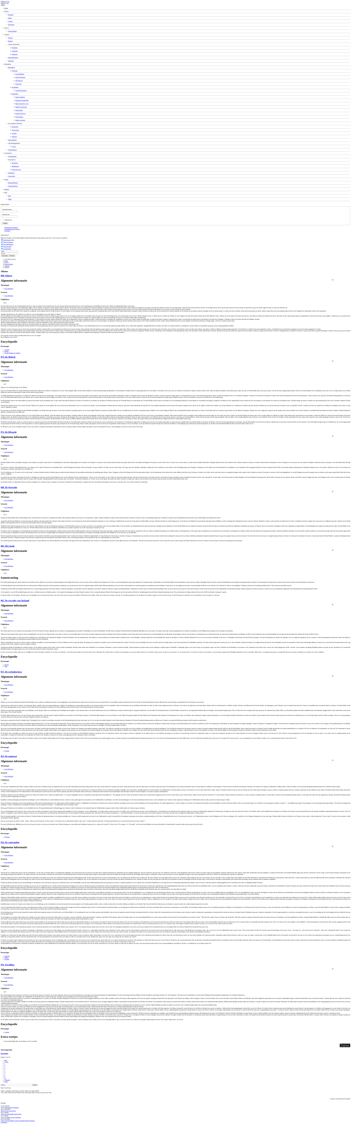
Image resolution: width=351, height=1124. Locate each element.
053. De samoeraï (9, 756)
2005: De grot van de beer (8, 1111)
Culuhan (6, 350)
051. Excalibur (7, 965)
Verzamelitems (12, 156)
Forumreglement (13, 186)
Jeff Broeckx (19, 80)
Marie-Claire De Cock (21, 103)
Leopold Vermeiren (21, 90)
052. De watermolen (10, 842)
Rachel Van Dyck (20, 113)
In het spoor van (16, 169)
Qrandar (6, 751)
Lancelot (6, 956)
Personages (15, 127)
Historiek (10, 15)
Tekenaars (15, 71)
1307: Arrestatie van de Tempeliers (11, 1117)
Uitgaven (7, 266)
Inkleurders (15, 94)
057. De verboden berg (11, 672)
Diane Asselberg (20, 97)
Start (5, 1060)
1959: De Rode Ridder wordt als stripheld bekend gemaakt (18, 1121)
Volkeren (14, 136)
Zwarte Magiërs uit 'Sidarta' (12, 353)
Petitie (10, 199)
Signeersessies (7, 246)
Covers (14, 146)
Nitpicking (15, 163)
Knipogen (14, 54)
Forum (6, 179)
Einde (6, 1081)
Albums (10, 38)
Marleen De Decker (21, 107)
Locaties (14, 133)
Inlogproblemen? (13, 183)
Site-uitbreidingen (8, 244)
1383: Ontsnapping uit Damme (10, 1107)
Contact (10, 21)
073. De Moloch (8, 357)
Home (6, 8)
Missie (10, 18)
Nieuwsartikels (12, 31)
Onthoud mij (8, 220)
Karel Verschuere (20, 77)
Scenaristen (15, 87)
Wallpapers (11, 173)
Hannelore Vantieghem (22, 100)
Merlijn (6, 957)
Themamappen (12, 150)
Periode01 (4, 1054)
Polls (9, 196)
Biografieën (11, 67)
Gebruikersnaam (7, 209)
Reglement (11, 24)
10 (5, 1078)
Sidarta (6, 351)
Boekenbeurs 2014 (8, 240)
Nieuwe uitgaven (8, 242)
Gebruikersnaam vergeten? (12, 229)
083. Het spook (8, 546)
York (5, 666)
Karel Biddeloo (19, 74)
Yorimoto (7, 837)
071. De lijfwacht (9, 432)
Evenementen (7, 249)
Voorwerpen (15, 130)
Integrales (11, 61)
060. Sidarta (6, 275)
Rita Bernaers (19, 117)
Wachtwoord (6, 214)
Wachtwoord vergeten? (11, 227)
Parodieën (14, 47)
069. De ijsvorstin (9, 487)
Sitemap (6, 189)
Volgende (7, 1080)
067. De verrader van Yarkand (15, 600)
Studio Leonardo (20, 120)
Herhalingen (15, 166)
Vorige (6, 1062)
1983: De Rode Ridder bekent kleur (11, 1114)
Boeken (10, 41)
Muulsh (6, 665)
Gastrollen (15, 51)
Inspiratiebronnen (13, 57)
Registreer (7, 231)
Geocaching (11, 176)
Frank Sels (18, 84)
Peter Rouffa (19, 110)
